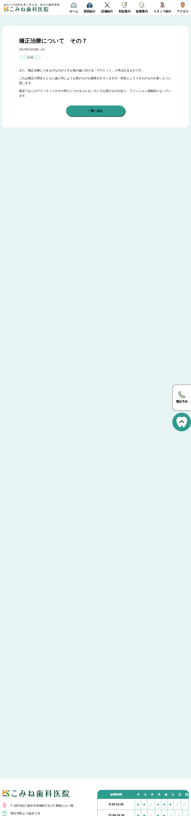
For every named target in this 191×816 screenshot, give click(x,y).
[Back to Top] (181, 422)
